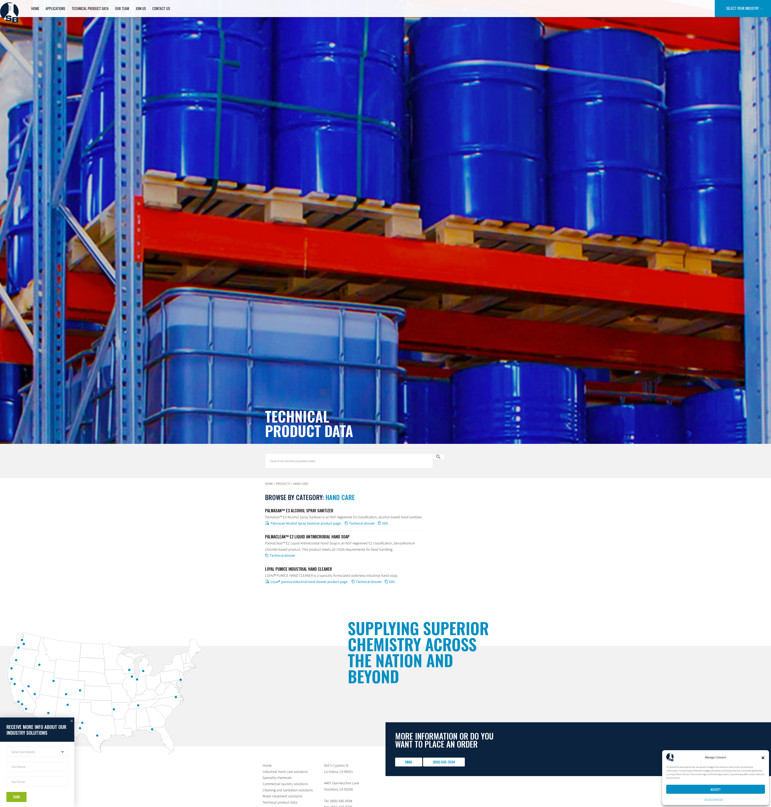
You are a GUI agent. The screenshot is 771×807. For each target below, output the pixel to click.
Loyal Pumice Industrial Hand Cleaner (298, 569)
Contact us (161, 8)
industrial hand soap (381, 575)
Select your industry (742, 8)
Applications (55, 8)
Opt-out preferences (713, 799)
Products (283, 484)
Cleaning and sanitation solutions (288, 790)
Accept (716, 789)
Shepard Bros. (9, 12)
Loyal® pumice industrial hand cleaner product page (309, 581)
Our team (122, 8)
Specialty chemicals (277, 777)
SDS (385, 523)
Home (35, 8)
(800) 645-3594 (444, 762)
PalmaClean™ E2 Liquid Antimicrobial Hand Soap (307, 537)
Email (408, 762)
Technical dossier (362, 523)
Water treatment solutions (282, 796)
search (439, 457)
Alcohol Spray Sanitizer (305, 517)
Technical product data (90, 8)
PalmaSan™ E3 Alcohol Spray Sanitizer (299, 510)
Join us (141, 8)
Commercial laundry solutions (285, 784)
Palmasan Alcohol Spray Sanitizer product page (305, 523)
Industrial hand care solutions (285, 771)
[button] (763, 757)
